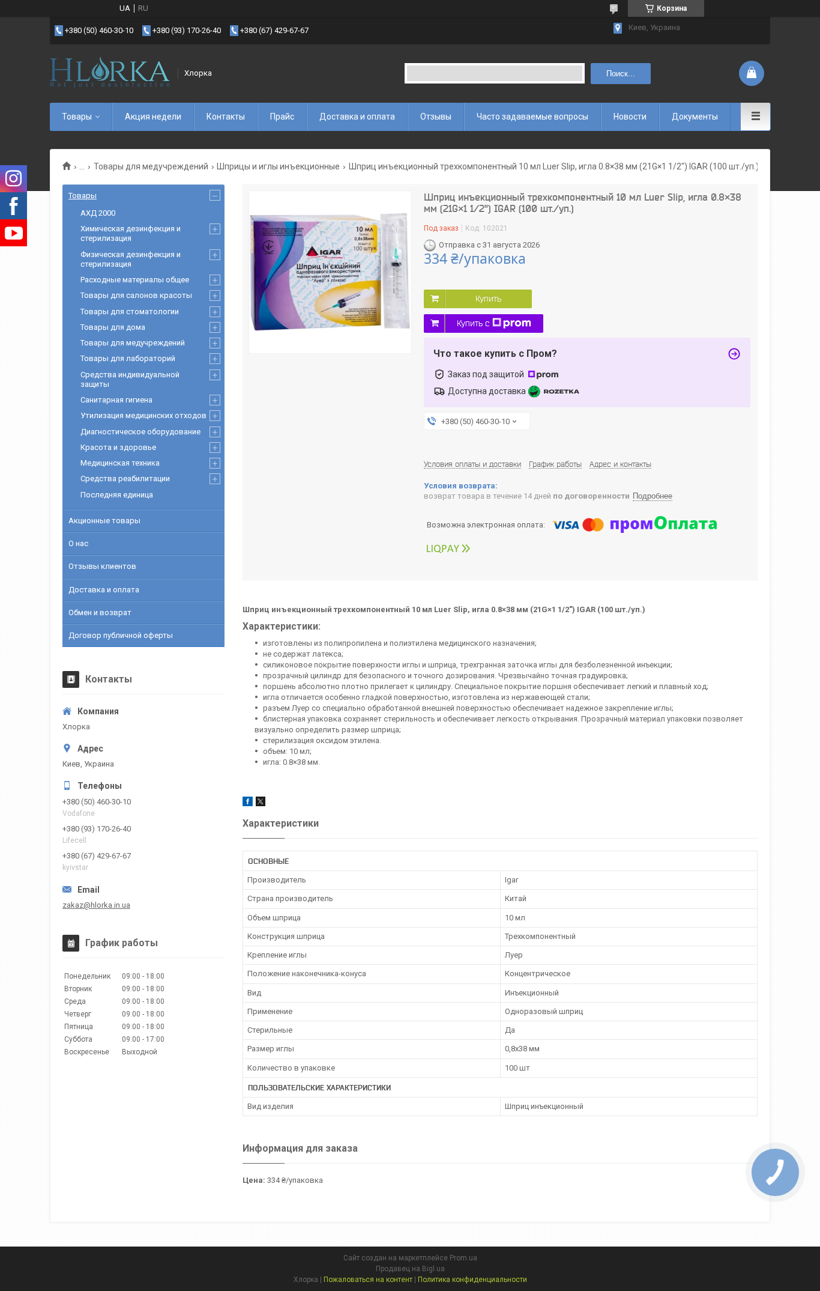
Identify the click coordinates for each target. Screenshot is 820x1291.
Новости (630, 116)
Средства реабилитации (125, 478)
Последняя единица (116, 494)
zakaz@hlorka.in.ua (96, 905)
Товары (77, 116)
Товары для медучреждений (151, 166)
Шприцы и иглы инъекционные (278, 166)
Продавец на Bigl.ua (410, 1269)
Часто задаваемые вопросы (532, 116)
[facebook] (248, 803)
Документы (695, 116)
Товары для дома (112, 327)
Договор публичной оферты (120, 635)
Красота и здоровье (118, 447)
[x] (260, 803)
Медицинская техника (120, 462)
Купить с (473, 323)
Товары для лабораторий (127, 358)
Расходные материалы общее (134, 279)
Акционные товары (104, 520)
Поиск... (620, 73)
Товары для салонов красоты (136, 295)
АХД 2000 (97, 212)
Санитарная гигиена (116, 399)
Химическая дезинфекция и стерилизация (130, 233)
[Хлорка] (110, 73)
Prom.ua (463, 1258)
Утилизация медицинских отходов (143, 415)
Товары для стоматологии (129, 311)
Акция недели (153, 116)
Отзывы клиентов (102, 566)
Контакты (226, 116)
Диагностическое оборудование (140, 431)
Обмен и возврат (99, 612)
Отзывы (435, 116)
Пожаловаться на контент (368, 1279)
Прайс (282, 116)
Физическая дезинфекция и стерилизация (130, 259)
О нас (78, 543)
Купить (488, 298)
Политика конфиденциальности (472, 1279)
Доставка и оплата (357, 116)
